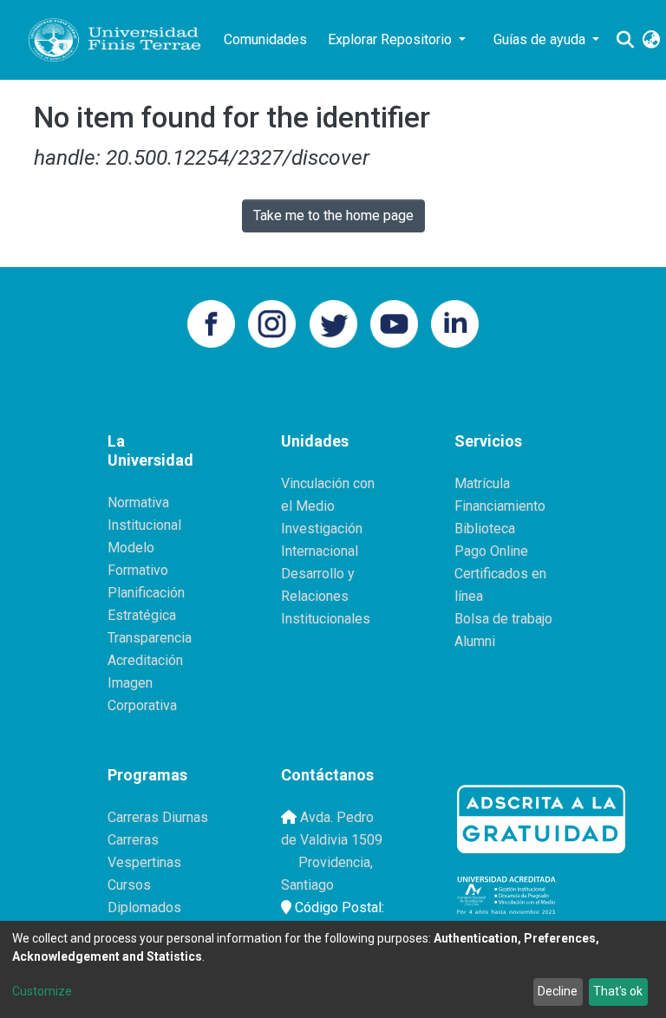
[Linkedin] (455, 322)
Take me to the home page (333, 215)
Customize (42, 991)
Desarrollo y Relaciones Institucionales (325, 596)
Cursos (129, 885)
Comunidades (265, 39)
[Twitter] (333, 322)
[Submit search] (625, 40)
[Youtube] (394, 322)
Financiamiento (499, 506)
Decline (558, 991)
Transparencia (150, 638)
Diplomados (144, 907)
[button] (651, 39)
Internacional (319, 551)
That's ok (618, 991)
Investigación (321, 528)
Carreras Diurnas (158, 817)
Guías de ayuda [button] (541, 39)
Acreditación (145, 660)
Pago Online (491, 551)
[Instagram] (272, 322)
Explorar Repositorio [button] (391, 39)
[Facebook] (211, 322)
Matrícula (482, 483)
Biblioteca (484, 528)
